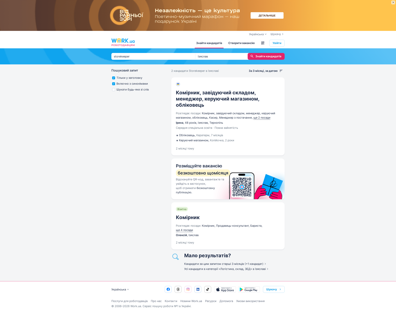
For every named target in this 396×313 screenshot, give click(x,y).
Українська (118, 289)
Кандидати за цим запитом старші (223, 263)
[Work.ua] (123, 42)
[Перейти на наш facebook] (168, 289)
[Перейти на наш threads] (178, 289)
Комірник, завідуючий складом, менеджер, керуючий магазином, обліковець (217, 99)
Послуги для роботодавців (129, 301)
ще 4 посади (184, 230)
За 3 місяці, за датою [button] (263, 70)
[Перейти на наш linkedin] (197, 289)
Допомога (226, 301)
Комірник (188, 217)
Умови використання (250, 301)
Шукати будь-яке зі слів (132, 89)
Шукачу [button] (271, 289)
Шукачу (276, 34)
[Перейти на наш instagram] (188, 289)
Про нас (156, 301)
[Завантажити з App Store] (225, 289)
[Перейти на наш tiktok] (207, 289)
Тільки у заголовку (129, 77)
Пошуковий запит (124, 70)
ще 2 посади (261, 117)
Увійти (277, 43)
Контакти (171, 301)
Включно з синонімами (132, 83)
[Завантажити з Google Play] (249, 289)
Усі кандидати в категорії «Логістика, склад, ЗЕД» (225, 269)
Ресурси (210, 301)
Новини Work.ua (191, 301)
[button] (262, 43)
